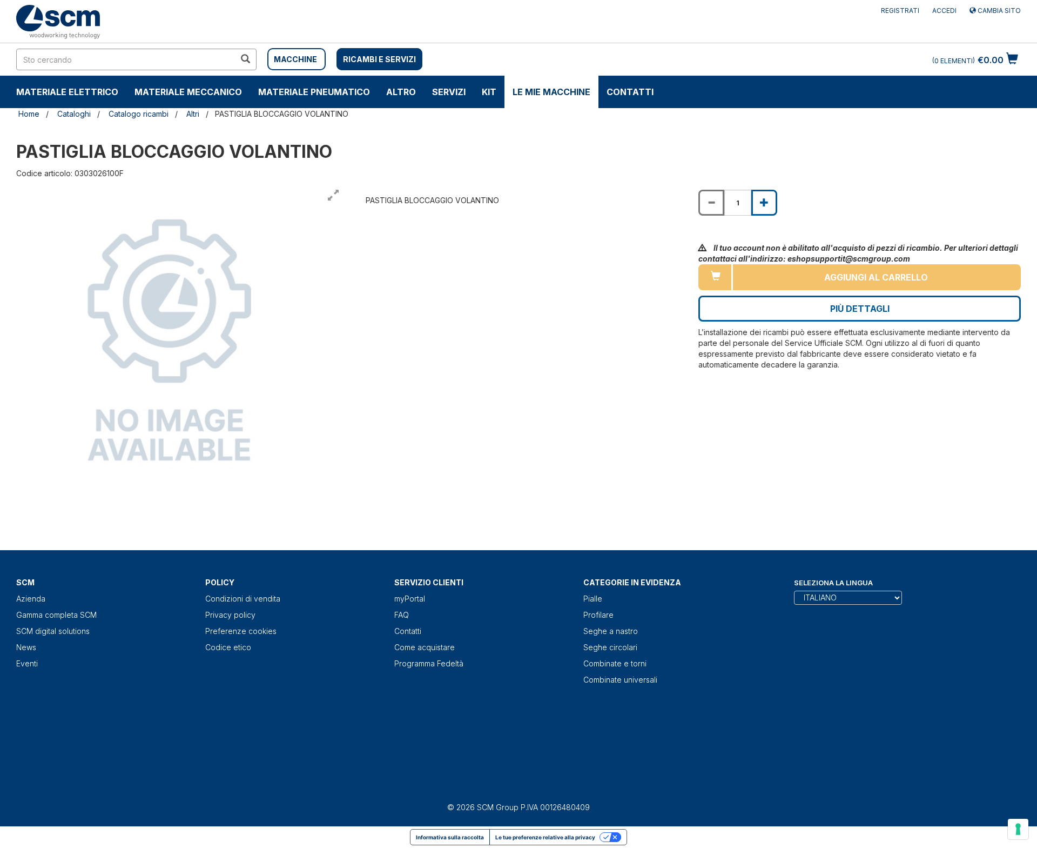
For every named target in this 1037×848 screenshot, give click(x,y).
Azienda (30, 598)
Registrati (900, 10)
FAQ (401, 614)
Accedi (944, 10)
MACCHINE (295, 59)
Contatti (630, 91)
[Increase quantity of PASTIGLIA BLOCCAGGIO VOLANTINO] (764, 203)
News (26, 647)
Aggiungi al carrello (876, 277)
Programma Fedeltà (428, 663)
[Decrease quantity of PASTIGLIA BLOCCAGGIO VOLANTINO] (711, 203)
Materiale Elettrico (67, 91)
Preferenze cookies (241, 631)
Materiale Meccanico (188, 91)
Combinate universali (620, 679)
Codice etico (228, 647)
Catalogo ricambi (139, 113)
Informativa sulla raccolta (450, 837)
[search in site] (245, 59)
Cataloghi (74, 113)
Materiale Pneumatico (314, 91)
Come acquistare (424, 647)
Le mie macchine (551, 91)
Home (28, 113)
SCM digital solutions (53, 631)
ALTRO (401, 91)
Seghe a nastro (610, 631)
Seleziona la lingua (833, 582)
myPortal (409, 598)
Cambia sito (998, 10)
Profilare (598, 614)
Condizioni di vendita (242, 598)
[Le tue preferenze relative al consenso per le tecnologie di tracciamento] (1018, 829)
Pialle (592, 598)
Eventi (27, 663)
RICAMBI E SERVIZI (379, 59)
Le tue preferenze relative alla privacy (545, 837)
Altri (192, 113)
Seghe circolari (610, 647)
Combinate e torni (615, 663)
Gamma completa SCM (56, 614)
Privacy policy (230, 614)
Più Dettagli (860, 308)
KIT (489, 91)
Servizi (449, 91)
